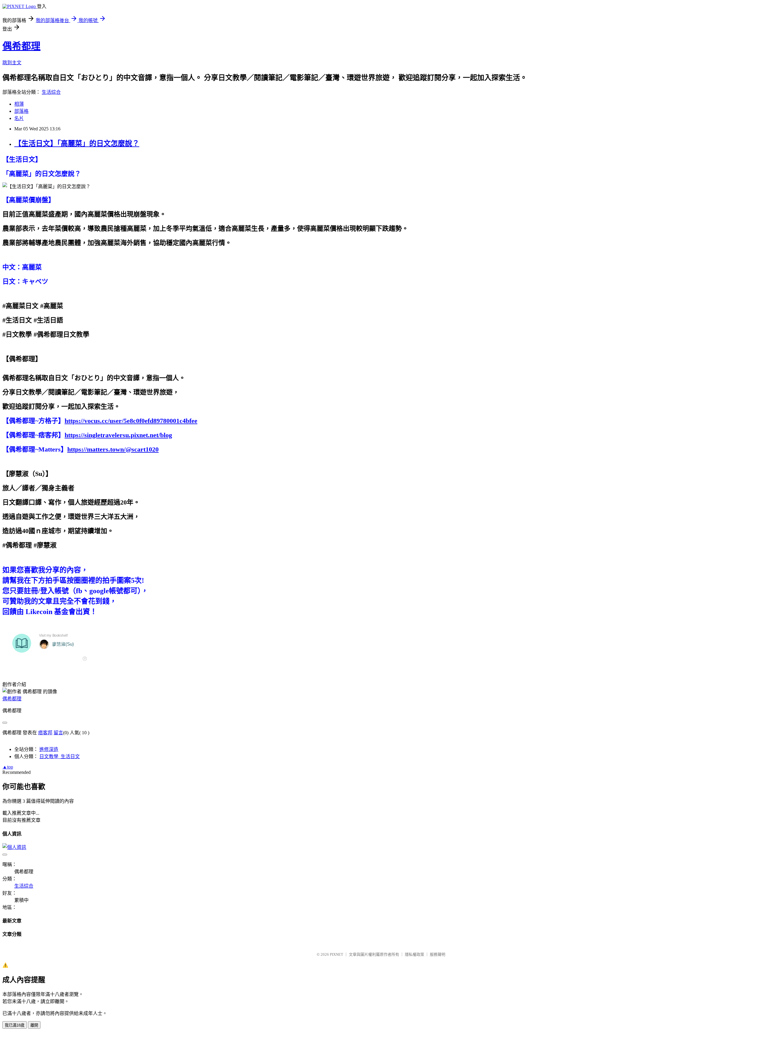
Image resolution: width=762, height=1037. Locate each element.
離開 (34, 1025)
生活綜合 (51, 92)
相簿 (19, 104)
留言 (58, 732)
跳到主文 (11, 62)
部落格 (21, 111)
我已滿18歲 (14, 1025)
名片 (19, 118)
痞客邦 (45, 732)
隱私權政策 (414, 954)
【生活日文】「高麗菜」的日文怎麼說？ (76, 143)
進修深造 (48, 749)
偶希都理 (21, 46)
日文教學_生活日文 (59, 756)
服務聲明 (437, 954)
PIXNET (336, 954)
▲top (7, 766)
